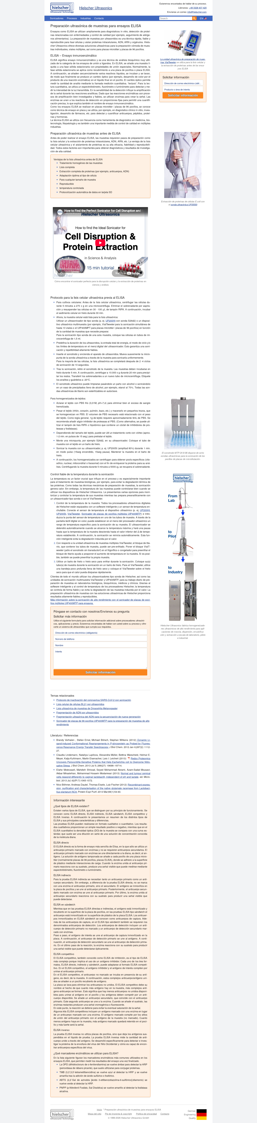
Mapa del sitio (94, 1113)
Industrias (85, 18)
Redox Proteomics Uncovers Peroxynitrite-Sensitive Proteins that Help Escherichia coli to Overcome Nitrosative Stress (103, 762)
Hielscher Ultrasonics (95, 7)
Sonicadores (56, 18)
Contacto (99, 18)
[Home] (62, 7)
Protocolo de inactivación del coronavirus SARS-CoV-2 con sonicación (93, 700)
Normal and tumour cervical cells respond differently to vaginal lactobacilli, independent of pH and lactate (103, 775)
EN (201, 18)
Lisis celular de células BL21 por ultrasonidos (80, 704)
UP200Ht (110, 320)
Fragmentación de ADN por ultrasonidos (77, 712)
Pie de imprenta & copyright (118, 1113)
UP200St (61, 513)
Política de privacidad (146, 1113)
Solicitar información (183, 95)
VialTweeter (74, 513)
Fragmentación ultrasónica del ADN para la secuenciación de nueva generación (98, 716)
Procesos (72, 18)
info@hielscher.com (197, 11)
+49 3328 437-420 (198, 7)
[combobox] (175, 18)
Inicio (99, 1109)
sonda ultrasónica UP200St (184, 204)
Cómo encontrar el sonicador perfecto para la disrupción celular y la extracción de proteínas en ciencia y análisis (100, 283)
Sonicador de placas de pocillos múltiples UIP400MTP (111, 513)
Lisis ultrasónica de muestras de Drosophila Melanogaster (86, 708)
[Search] (194, 18)
